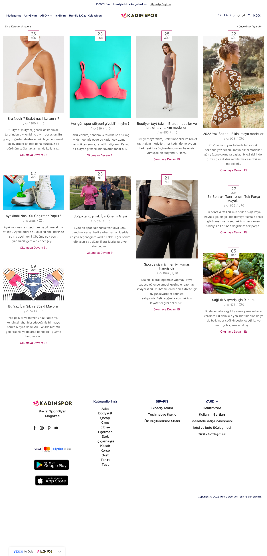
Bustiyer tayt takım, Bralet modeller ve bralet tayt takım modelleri (167, 126)
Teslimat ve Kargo (162, 415)
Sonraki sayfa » (16, 365)
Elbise (105, 427)
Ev (6, 26)
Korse (105, 451)
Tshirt (105, 460)
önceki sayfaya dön (250, 26)
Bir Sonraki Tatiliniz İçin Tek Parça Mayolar (233, 199)
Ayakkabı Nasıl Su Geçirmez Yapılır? (33, 216)
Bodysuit (105, 413)
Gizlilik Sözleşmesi (212, 434)
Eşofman (105, 432)
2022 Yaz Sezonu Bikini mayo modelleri (233, 134)
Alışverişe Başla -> (160, 4)
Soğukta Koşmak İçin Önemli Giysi (100, 216)
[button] (226, 15)
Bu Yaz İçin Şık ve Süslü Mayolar (33, 306)
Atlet (105, 409)
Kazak (105, 446)
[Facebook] (34, 428)
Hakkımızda (212, 408)
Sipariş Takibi (162, 408)
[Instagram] (42, 428)
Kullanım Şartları (212, 415)
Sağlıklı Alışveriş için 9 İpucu (233, 300)
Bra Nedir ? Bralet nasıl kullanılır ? (33, 118)
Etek (105, 437)
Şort (105, 455)
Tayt (105, 465)
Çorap (105, 418)
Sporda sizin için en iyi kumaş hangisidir (167, 266)
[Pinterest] (49, 428)
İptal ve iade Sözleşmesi (212, 428)
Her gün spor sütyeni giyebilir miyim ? (100, 124)
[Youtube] (56, 428)
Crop (105, 423)
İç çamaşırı (105, 441)
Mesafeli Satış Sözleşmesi (211, 421)
